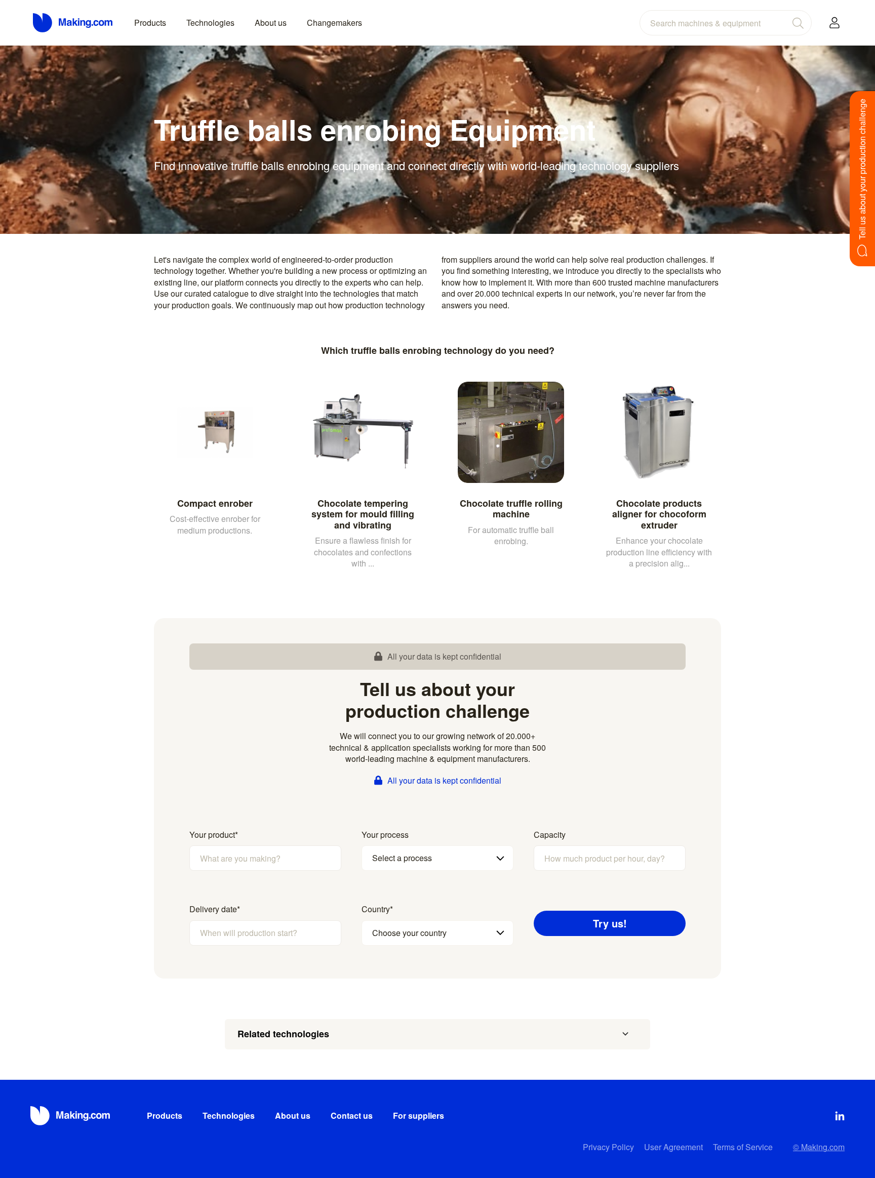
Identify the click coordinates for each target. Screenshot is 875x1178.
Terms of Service (743, 1147)
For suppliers (418, 1115)
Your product (213, 834)
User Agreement (673, 1147)
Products (150, 22)
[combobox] (726, 22)
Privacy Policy (608, 1147)
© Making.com (819, 1147)
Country (377, 909)
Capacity (550, 834)
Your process (385, 834)
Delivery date (214, 909)
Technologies (210, 22)
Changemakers (334, 22)
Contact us (352, 1115)
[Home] (73, 22)
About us (271, 22)
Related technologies (283, 1033)
